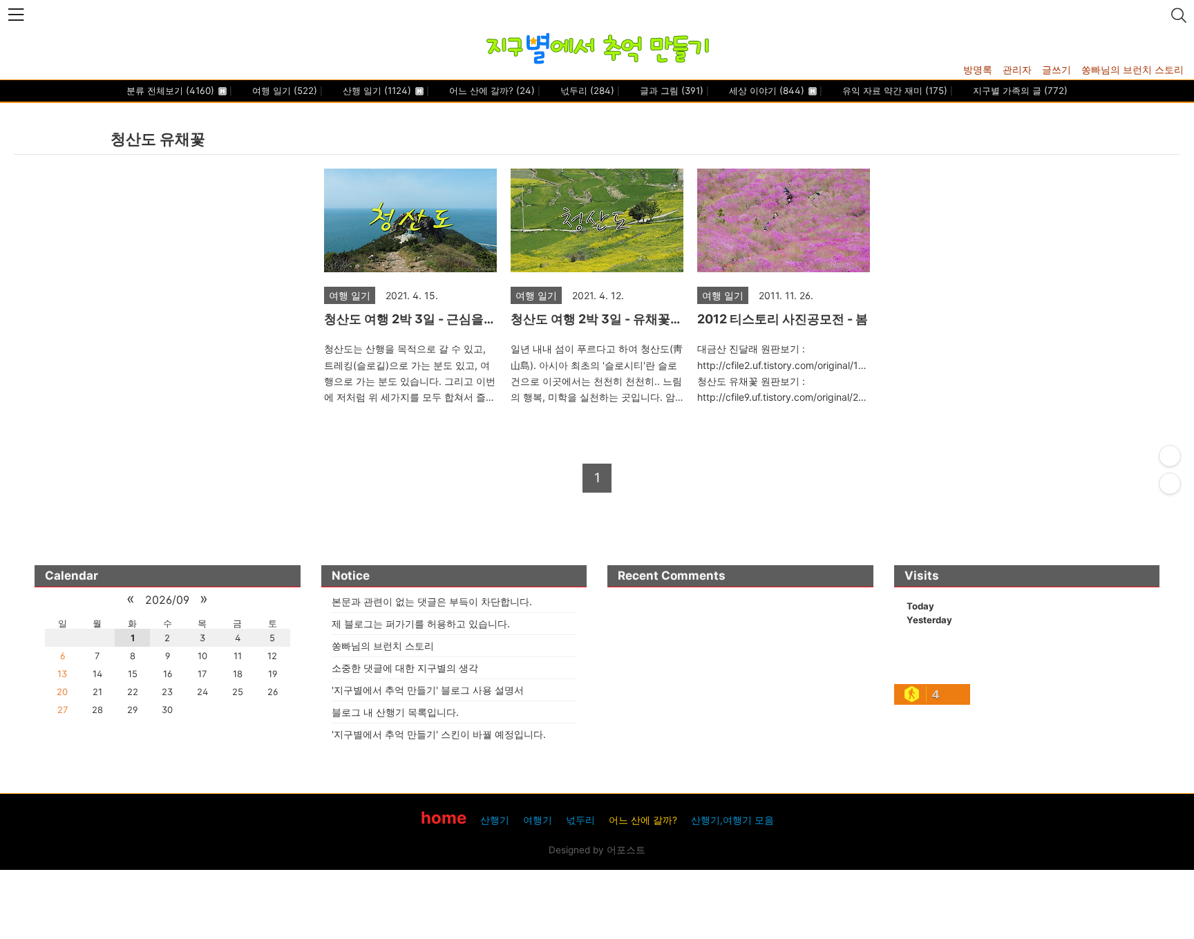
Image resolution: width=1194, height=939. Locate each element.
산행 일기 (375, 90)
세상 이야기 (765, 90)
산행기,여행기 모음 (732, 820)
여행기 (537, 820)
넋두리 (586, 90)
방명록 (977, 69)
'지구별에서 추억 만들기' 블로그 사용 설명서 (428, 690)
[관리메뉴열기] (1169, 456)
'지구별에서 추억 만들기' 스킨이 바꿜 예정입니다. (439, 734)
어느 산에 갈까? (490, 90)
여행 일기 (283, 90)
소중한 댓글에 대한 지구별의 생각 (405, 668)
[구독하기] (1169, 483)
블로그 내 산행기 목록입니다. (395, 712)
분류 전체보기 (170, 90)
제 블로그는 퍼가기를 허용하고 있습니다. (421, 623)
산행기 (494, 820)
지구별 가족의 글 (1019, 90)
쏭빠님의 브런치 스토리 (1132, 69)
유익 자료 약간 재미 (893, 90)
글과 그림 (670, 90)
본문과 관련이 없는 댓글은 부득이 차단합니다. (432, 601)
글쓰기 (1056, 69)
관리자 (1017, 69)
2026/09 (167, 600)
